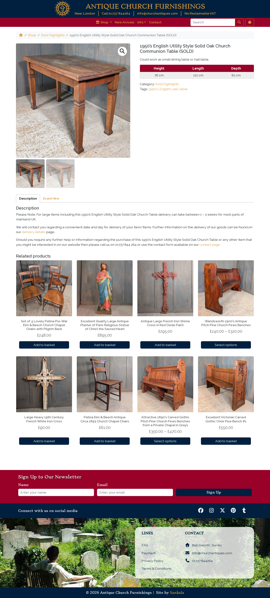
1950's (153, 89)
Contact (155, 22)
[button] (122, 51)
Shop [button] (104, 22)
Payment (149, 553)
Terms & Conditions (156, 568)
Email (103, 485)
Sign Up (214, 492)
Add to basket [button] (44, 345)
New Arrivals (124, 22)
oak (175, 89)
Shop (32, 35)
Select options (226, 345)
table (183, 89)
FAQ (145, 545)
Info (140, 22)
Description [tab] (28, 198)
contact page (209, 244)
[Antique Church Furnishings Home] (62, 8)
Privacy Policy (152, 561)
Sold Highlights (53, 35)
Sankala (177, 593)
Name (25, 485)
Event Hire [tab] (51, 198)
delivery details (33, 232)
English (165, 89)
